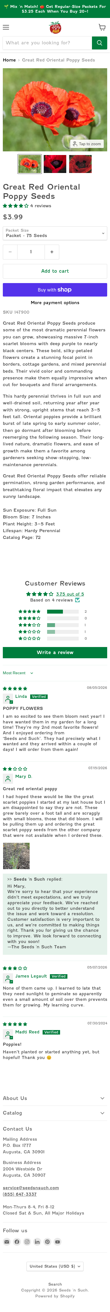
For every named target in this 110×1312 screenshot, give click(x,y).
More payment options (55, 302)
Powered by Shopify (55, 1296)
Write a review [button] (55, 652)
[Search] (99, 43)
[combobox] (47, 43)
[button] (29, 164)
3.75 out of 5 (70, 594)
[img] (15, 688)
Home (9, 60)
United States (52, 1266)
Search (55, 1284)
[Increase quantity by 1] (52, 252)
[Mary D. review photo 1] (16, 855)
